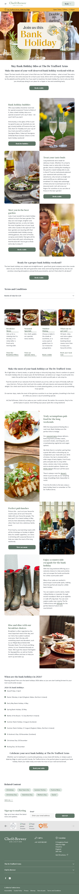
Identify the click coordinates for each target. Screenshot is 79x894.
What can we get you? (65, 329)
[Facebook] (5, 878)
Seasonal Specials (28, 329)
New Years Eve (24, 790)
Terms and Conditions (54, 890)
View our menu (22, 547)
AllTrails (60, 603)
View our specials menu (29, 354)
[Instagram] (10, 878)
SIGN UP (65, 816)
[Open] (5, 4)
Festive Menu (55, 790)
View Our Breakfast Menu (12, 354)
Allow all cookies (64, 467)
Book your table (39, 768)
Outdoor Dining (45, 329)
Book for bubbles (22, 144)
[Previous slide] (6, 826)
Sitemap (32, 890)
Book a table (39, 88)
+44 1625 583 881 (40, 842)
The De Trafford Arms (12, 864)
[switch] (30, 453)
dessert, (63, 473)
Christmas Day (11, 795)
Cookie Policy (18, 890)
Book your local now (66, 354)
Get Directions (61, 855)
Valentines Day (27, 795)
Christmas (10, 790)
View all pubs (41, 890)
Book (67, 4)
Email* (32, 812)
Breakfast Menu (10, 329)
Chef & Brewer (10, 870)
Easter (54, 795)
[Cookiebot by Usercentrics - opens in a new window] (68, 425)
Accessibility (8, 890)
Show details (68, 461)
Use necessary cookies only (39, 467)
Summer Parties (40, 790)
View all (7, 800)
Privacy (26, 890)
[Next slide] (73, 826)
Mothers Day (42, 795)
